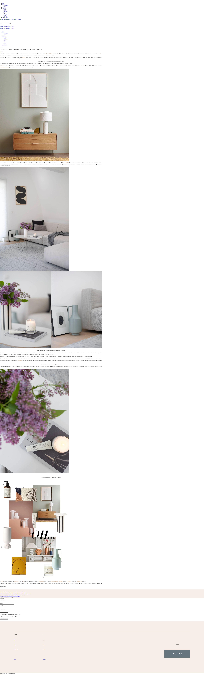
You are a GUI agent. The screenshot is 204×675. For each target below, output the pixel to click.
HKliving (23, 57)
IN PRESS (5, 6)
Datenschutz (44, 659)
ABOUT (3, 4)
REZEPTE (5, 10)
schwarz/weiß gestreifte (26, 352)
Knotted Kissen (16, 581)
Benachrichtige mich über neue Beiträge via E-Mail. (9, 616)
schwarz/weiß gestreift (54, 581)
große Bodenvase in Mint (12, 352)
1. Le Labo (1, 581)
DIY (4, 13)
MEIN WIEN (5, 16)
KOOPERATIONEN (5, 17)
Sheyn (101, 53)
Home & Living (82, 65)
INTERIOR (5, 9)
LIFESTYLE (5, 14)
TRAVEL (5, 15)
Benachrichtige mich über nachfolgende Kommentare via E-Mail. (11, 614)
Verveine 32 (20, 360)
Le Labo (58, 352)
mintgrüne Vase (79, 581)
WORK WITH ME (6, 5)
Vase (23, 581)
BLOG (3, 3)
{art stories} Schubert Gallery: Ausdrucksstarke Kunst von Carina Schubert (12, 591)
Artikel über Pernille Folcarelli (48, 53)
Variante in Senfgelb (65, 162)
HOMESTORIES (5, 11)
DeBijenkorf (2, 65)
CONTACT (3, 7)
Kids (15, 659)
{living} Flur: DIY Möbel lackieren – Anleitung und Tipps (10, 596)
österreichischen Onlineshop (4, 67)
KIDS (4, 12)
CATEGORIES (4, 8)
